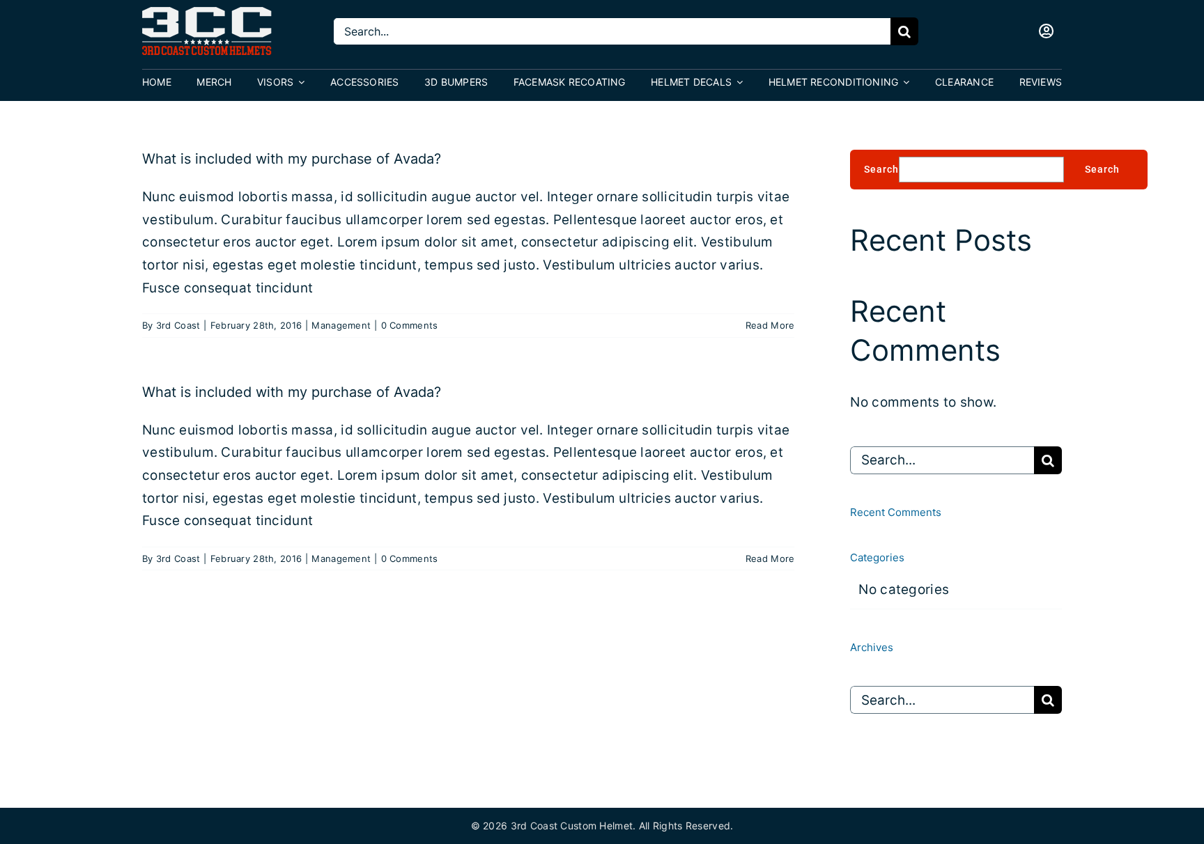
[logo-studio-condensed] (207, 14)
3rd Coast (178, 325)
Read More (770, 325)
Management (341, 325)
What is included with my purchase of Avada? (291, 158)
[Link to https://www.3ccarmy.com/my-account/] (1046, 31)
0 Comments (409, 325)
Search (881, 169)
